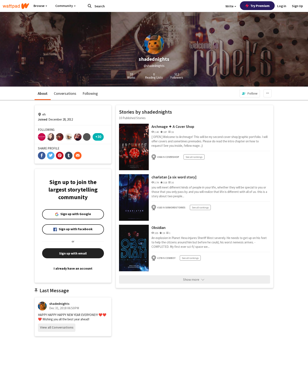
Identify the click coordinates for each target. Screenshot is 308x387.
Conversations (65, 93)
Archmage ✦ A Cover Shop (172, 126)
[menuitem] (249, 93)
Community (64, 6)
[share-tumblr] (68, 155)
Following (90, 93)
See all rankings (194, 156)
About (43, 93)
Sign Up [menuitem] (297, 6)
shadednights (59, 303)
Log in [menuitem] (281, 6)
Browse (39, 6)
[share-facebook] (41, 155)
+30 (98, 136)
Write (229, 6)
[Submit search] (90, 6)
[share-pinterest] (59, 155)
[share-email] (78, 155)
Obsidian (158, 227)
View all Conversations (56, 327)
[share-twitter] (50, 155)
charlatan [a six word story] (174, 177)
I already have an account (73, 268)
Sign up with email (73, 253)
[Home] (16, 6)
